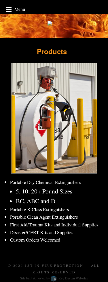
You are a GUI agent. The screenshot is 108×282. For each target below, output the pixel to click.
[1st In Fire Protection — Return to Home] (54, 25)
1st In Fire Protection (54, 265)
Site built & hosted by (54, 278)
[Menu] (9, 9)
